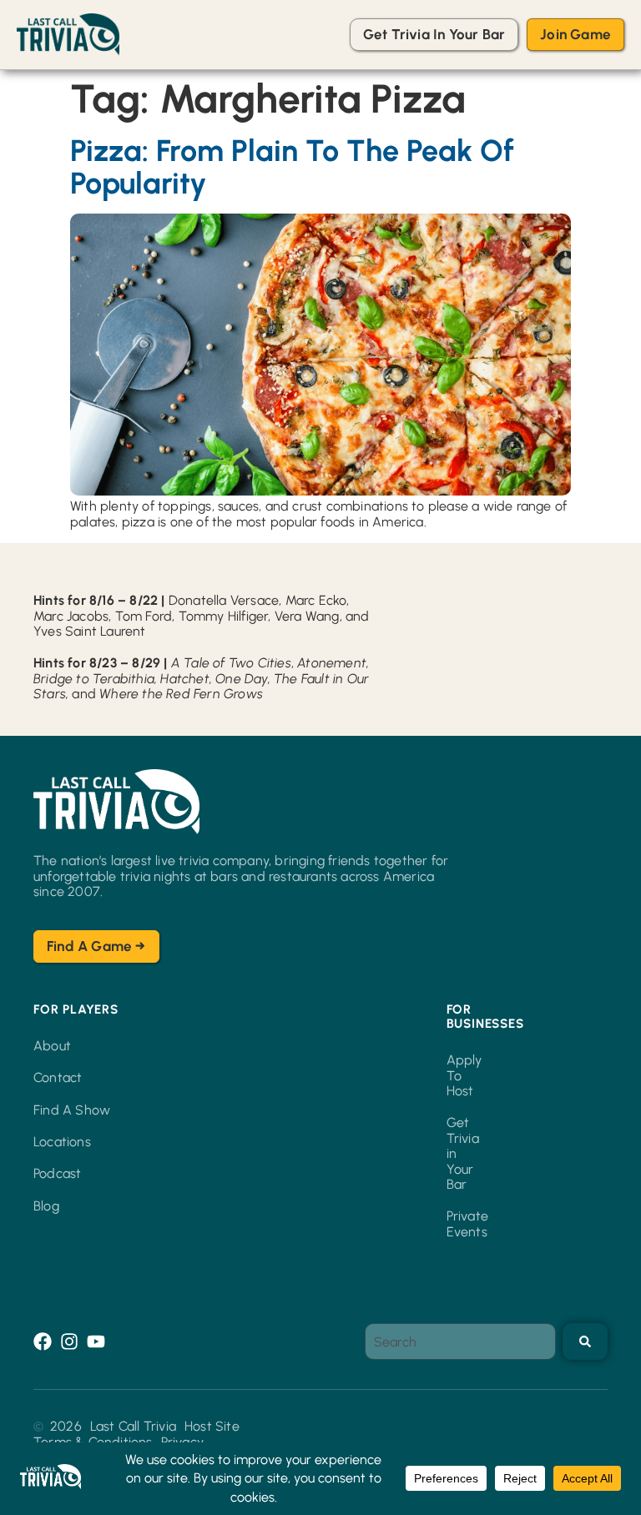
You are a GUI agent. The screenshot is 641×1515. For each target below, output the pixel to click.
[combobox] (460, 1341)
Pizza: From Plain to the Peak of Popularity (292, 167)
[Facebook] (42, 1341)
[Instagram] (69, 1341)
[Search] (585, 1341)
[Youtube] (96, 1341)
